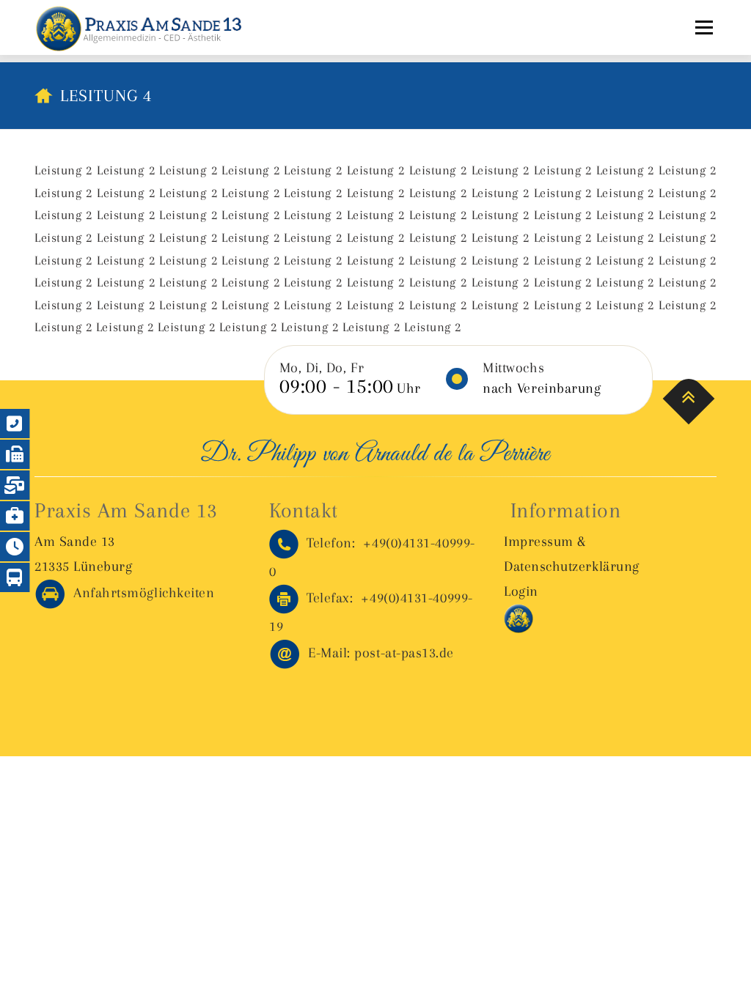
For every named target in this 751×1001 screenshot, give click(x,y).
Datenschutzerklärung (572, 566)
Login (521, 591)
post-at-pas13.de (381, 653)
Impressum (539, 541)
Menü (704, 27)
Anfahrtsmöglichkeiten (139, 593)
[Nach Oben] (689, 398)
